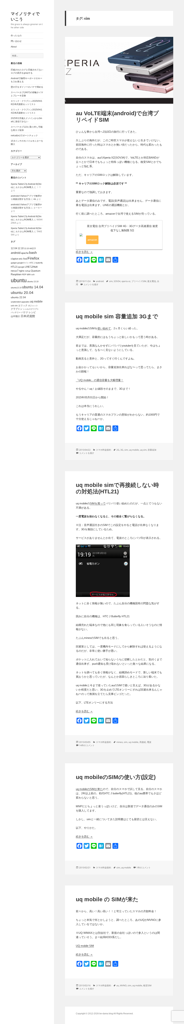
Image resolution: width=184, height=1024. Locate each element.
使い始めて (104, 328)
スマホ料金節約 (103, 449)
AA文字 (32, 248)
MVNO (123, 985)
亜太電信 (151, 281)
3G (121, 449)
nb (34, 199)
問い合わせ (16, 41)
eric (21, 258)
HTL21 (14, 266)
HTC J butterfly (36, 263)
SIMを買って (97, 503)
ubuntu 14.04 (32, 287)
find (25, 258)
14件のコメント (87, 745)
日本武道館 (28, 316)
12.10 (21, 248)
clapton (14, 258)
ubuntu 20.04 (22, 292)
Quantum (35, 270)
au (117, 985)
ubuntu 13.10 (32, 281)
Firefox (33, 258)
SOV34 (117, 281)
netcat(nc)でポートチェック (24, 135)
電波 (149, 742)
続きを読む (84, 251)
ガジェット (33, 305)
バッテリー (16, 312)
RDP (24, 274)
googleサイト (23, 263)
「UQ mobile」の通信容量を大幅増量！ (99, 380)
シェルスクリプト (31, 309)
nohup (27, 271)
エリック (22, 305)
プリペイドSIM (139, 281)
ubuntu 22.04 (18, 297)
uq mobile (36, 301)
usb (12, 305)
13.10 (26, 248)
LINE (27, 266)
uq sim (143, 449)
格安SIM (147, 985)
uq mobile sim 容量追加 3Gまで (117, 316)
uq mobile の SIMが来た (107, 899)
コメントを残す (90, 284)
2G (117, 449)
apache (25, 253)
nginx (21, 270)
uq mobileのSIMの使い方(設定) (116, 777)
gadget (14, 263)
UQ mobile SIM (85, 945)
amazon (92, 239)
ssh (32, 274)
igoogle (21, 267)
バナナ (24, 312)
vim (16, 305)
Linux (34, 266)
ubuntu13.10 (16, 288)
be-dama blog (106, 1013)
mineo (119, 742)
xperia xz (125, 281)
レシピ (32, 312)
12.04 (14, 248)
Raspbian (16, 274)
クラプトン (16, 309)
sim (29, 274)
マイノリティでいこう (25, 16)
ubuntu (19, 280)
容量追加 (152, 449)
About (14, 46)
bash (33, 253)
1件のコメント (143, 867)
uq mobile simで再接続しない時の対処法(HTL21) (117, 488)
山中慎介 (15, 316)
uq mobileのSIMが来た (89, 789)
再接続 (142, 742)
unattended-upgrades (20, 302)
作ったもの (16, 35)
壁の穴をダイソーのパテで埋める (27, 87)
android (15, 252)
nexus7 (14, 270)
